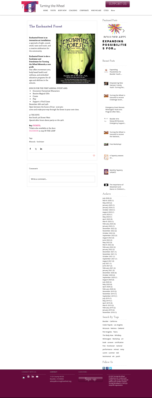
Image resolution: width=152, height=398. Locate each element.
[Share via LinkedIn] (41, 149)
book (104, 342)
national (119, 346)
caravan (110, 342)
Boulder (105, 321)
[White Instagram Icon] (28, 376)
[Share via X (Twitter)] (36, 149)
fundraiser (40, 142)
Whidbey (118, 335)
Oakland (121, 328)
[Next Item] (124, 31)
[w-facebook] (24, 378)
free (104, 346)
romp (122, 349)
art (122, 339)
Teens (115, 332)
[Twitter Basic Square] (110, 368)
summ (105, 353)
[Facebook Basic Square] (107, 368)
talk (117, 353)
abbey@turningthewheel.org (60, 381)
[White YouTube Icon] (37, 376)
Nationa (114, 328)
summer (112, 353)
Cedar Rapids (108, 325)
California (113, 321)
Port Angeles (107, 332)
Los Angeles (118, 325)
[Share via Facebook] (30, 149)
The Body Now (108, 335)
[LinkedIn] (32, 376)
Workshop (116, 339)
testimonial (107, 356)
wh (113, 356)
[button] (53, 10)
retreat (116, 349)
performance (107, 349)
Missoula (32, 142)
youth (118, 356)
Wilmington (107, 339)
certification (119, 342)
